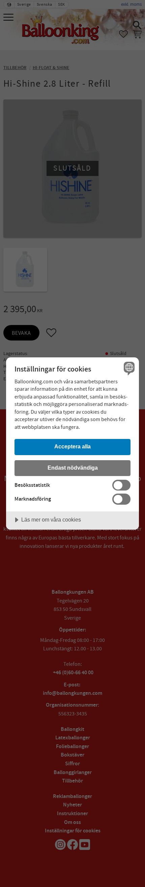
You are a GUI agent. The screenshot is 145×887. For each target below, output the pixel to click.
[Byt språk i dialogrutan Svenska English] (128, 368)
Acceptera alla (72, 446)
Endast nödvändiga (73, 468)
